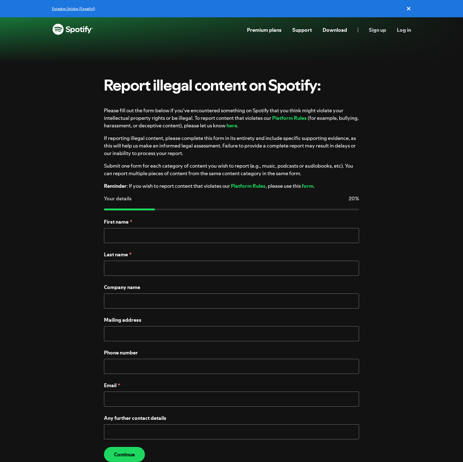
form (307, 185)
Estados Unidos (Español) (73, 8)
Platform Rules (289, 117)
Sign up (377, 29)
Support (302, 29)
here (231, 125)
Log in (404, 29)
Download (335, 29)
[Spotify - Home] (73, 30)
